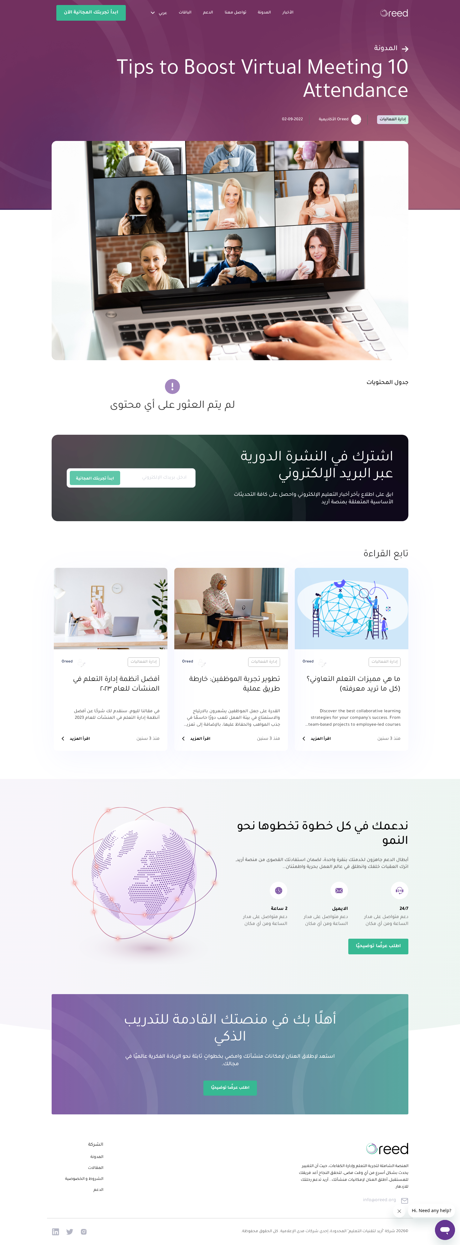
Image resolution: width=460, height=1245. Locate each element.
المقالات (95, 1168)
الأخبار (288, 13)
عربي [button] (162, 13)
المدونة (264, 13)
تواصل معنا (235, 13)
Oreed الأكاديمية (334, 119)
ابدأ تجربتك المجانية (95, 478)
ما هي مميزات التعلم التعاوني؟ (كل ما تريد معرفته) (354, 684)
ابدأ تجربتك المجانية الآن (91, 12)
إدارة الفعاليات (393, 119)
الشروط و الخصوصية (84, 1179)
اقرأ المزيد (321, 739)
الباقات (185, 13)
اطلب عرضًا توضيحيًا (378, 946)
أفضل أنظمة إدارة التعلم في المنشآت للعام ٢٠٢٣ (116, 684)
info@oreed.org (379, 1200)
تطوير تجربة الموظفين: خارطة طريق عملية (234, 684)
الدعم (208, 13)
